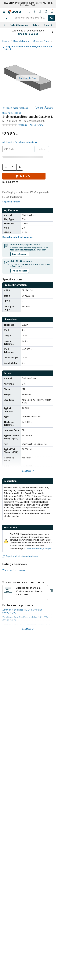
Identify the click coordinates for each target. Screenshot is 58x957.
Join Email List (19, 270)
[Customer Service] (40, 12)
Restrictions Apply (28, 5)
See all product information (17, 237)
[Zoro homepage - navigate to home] (14, 12)
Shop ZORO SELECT (11, 113)
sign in (49, 3)
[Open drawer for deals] (29, 12)
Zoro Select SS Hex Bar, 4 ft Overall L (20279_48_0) (26, 624)
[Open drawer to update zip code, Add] (6, 18)
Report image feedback (17, 107)
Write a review (36, 124)
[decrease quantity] (5, 167)
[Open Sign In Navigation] (46, 12)
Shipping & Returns (11, 201)
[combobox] (34, 18)
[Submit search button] (51, 18)
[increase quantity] (19, 167)
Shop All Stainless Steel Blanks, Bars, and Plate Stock (28, 48)
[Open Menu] (4, 12)
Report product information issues (22, 556)
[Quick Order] (35, 12)
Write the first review (13, 570)
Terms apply (41, 250)
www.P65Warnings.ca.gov (38, 548)
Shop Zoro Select (28, 33)
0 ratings (22, 124)
